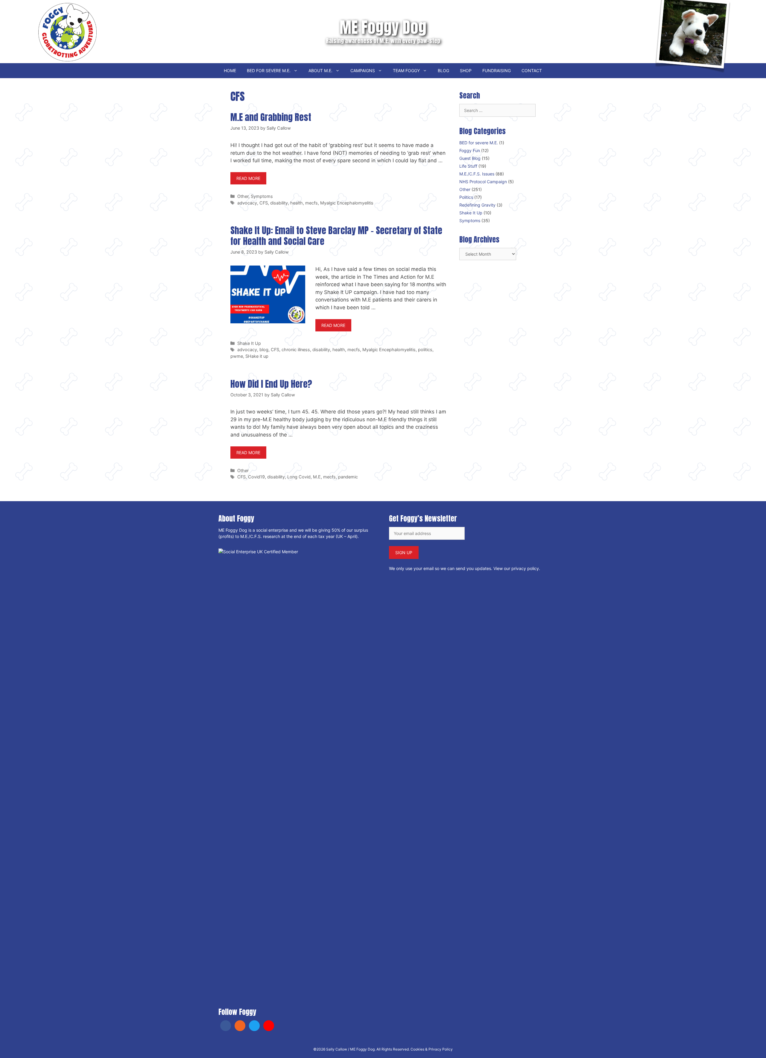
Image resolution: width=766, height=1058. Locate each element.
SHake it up (256, 356)
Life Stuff (468, 166)
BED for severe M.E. (478, 142)
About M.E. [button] (320, 70)
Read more (248, 178)
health (296, 202)
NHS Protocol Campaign (483, 181)
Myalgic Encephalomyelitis (346, 202)
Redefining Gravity (477, 204)
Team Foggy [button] (406, 70)
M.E (317, 476)
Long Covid (299, 476)
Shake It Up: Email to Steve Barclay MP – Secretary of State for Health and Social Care (336, 236)
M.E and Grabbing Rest (270, 117)
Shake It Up (249, 343)
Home (230, 70)
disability (279, 202)
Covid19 (256, 476)
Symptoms (262, 196)
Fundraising (496, 70)
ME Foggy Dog (383, 27)
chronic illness (296, 349)
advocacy (247, 202)
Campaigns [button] (362, 70)
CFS (263, 202)
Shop (466, 70)
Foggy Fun (469, 150)
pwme (236, 356)
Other (242, 196)
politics (425, 349)
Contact (532, 70)
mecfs (311, 202)
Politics (466, 197)
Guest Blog (470, 158)
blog (263, 349)
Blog (443, 70)
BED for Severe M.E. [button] (269, 70)
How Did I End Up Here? (271, 384)
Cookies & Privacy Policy (432, 1049)
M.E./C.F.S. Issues (476, 173)
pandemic (348, 476)
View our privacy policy (516, 568)
